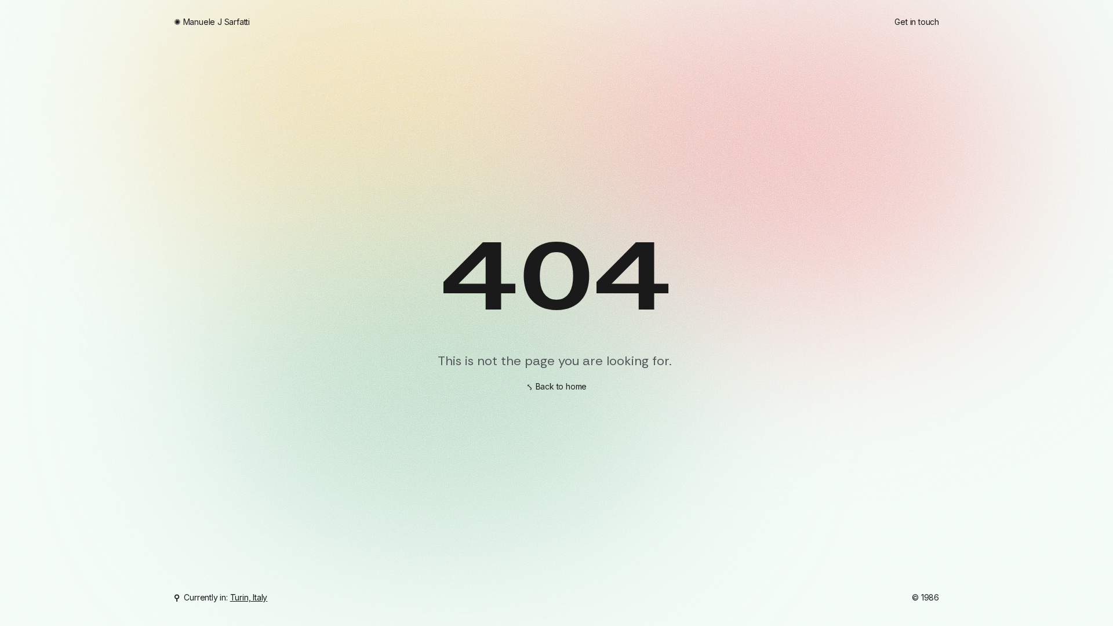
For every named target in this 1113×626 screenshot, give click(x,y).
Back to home (561, 386)
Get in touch (916, 22)
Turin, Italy (249, 597)
